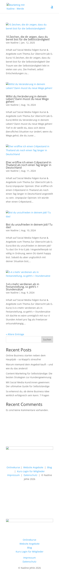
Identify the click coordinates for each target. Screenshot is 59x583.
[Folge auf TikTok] (23, 437)
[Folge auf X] (49, 437)
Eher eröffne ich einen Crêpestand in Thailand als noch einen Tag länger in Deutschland (28, 165)
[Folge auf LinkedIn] (16, 437)
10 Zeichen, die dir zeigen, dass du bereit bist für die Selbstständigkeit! (28, 38)
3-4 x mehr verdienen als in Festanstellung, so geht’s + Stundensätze (22, 286)
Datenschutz (30, 475)
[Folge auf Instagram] (9, 437)
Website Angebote (33, 467)
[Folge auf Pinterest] (29, 437)
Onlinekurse (13, 467)
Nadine (14, 42)
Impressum (13, 475)
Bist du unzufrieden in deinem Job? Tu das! (29, 226)
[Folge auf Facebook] (36, 437)
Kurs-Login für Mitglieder (31, 471)
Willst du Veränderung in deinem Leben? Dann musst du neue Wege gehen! (27, 99)
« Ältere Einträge (15, 334)
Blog (49, 467)
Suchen (47, 339)
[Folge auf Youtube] (42, 437)
